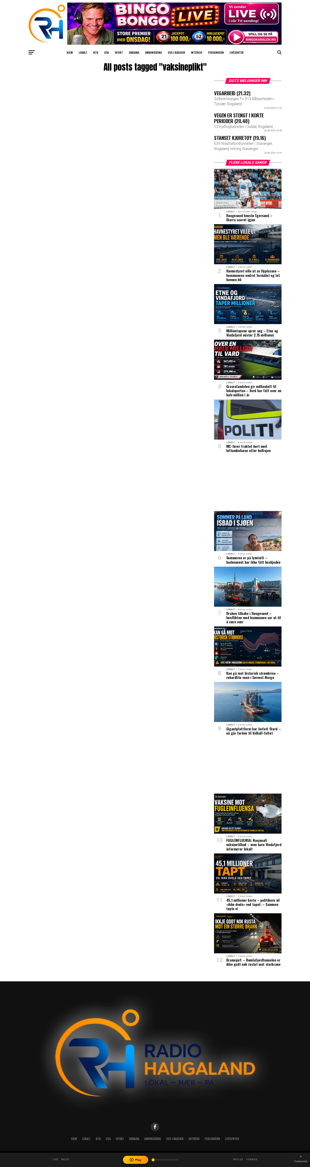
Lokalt (83, 52)
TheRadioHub (300, 1161)
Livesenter (237, 52)
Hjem (70, 52)
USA (106, 52)
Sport (119, 52)
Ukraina (134, 52)
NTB (95, 52)
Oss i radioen (176, 52)
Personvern (216, 52)
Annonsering (153, 52)
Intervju (196, 52)
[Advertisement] (248, 483)
